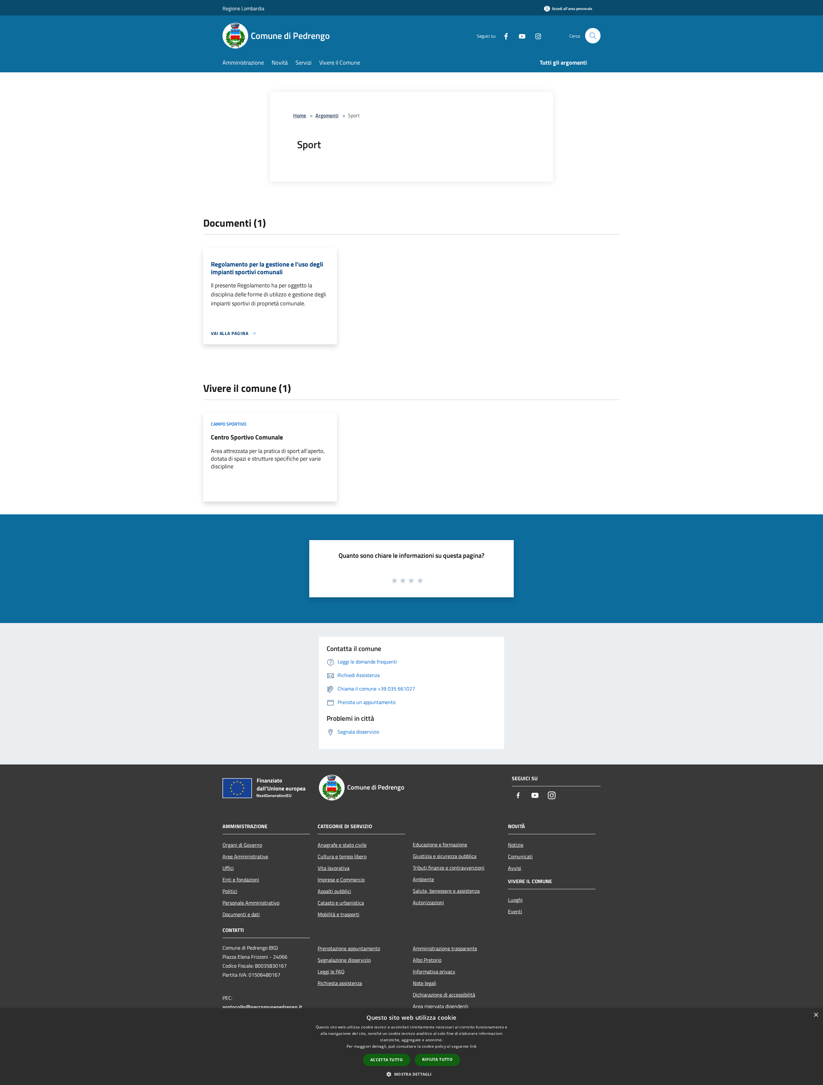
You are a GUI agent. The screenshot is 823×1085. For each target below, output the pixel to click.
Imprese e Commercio (341, 879)
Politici (229, 891)
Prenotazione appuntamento (349, 948)
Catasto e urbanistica (341, 903)
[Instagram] (535, 35)
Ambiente (423, 879)
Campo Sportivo (228, 423)
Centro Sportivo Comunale (247, 437)
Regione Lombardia (243, 8)
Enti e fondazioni (240, 879)
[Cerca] (593, 35)
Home (299, 115)
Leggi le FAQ (331, 971)
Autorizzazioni (428, 902)
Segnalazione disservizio (344, 960)
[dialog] (411, 1046)
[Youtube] (519, 35)
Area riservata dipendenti (440, 1006)
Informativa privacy (434, 971)
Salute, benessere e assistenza (446, 891)
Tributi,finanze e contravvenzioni (448, 868)
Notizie (515, 845)
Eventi (515, 911)
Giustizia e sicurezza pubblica (444, 856)
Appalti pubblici (334, 891)
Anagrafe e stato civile (342, 845)
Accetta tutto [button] (386, 1059)
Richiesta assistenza (340, 983)
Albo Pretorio (427, 960)
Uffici (228, 868)
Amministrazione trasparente (445, 948)
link (473, 1046)
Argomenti (327, 115)
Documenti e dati (241, 914)
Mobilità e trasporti (338, 914)
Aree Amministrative (245, 856)
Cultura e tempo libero (342, 856)
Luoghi (515, 900)
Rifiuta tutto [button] (437, 1059)
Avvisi (514, 868)
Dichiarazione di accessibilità (444, 995)
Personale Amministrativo (250, 903)
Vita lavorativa (333, 868)
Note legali (424, 983)
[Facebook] (503, 35)
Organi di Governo (242, 845)
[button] (411, 1074)
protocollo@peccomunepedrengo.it (262, 1007)
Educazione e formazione (440, 844)
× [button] (815, 1015)
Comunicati (520, 856)
